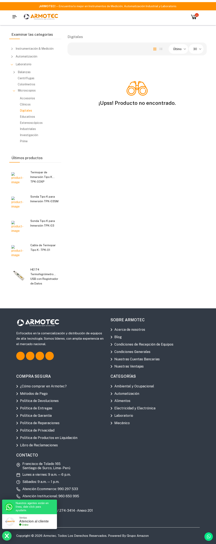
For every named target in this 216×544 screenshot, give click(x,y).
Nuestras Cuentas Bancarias (137, 359)
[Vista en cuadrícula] (155, 49)
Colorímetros (26, 84)
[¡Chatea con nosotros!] (208, 536)
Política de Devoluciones (39, 401)
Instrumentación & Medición (35, 48)
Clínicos (25, 104)
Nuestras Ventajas (129, 366)
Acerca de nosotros (129, 330)
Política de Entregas (36, 408)
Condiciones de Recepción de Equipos (143, 344)
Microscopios (27, 90)
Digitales (26, 110)
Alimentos (122, 401)
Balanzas (24, 72)
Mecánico (122, 423)
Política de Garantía (36, 416)
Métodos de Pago (34, 394)
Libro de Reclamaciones (39, 445)
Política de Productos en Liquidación (48, 438)
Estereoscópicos (31, 122)
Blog (118, 337)
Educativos (27, 116)
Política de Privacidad (37, 430)
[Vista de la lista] (161, 49)
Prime (24, 141)
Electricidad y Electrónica (134, 408)
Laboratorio (23, 64)
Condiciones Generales (132, 352)
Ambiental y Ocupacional (134, 386)
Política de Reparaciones (39, 423)
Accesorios (27, 98)
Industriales (28, 129)
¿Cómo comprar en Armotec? (43, 386)
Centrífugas (26, 78)
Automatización (26, 56)
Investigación (29, 135)
